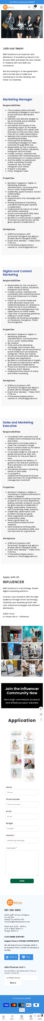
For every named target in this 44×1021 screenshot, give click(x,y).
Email (8, 811)
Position (10, 835)
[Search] (29, 7)
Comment (11, 848)
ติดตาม (13, 983)
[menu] (41, 7)
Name (9, 787)
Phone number (13, 799)
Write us (13, 957)
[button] (22, 881)
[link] (12, 1017)
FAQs (28, 957)
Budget (9, 823)
